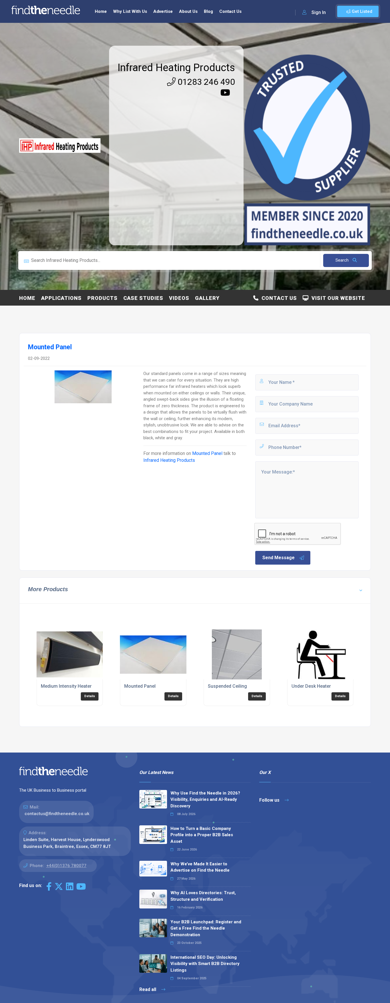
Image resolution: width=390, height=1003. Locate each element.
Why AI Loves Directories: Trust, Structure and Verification (203, 896)
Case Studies (143, 298)
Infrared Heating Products (176, 68)
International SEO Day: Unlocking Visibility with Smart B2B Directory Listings (205, 964)
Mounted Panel (207, 453)
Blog (208, 11)
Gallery (207, 298)
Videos (179, 298)
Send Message (278, 557)
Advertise (163, 11)
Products (102, 298)
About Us (188, 11)
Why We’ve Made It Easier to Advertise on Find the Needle (200, 867)
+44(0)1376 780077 (66, 865)
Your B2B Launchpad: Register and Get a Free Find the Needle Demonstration (205, 928)
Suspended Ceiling (227, 686)
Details (89, 696)
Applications (61, 298)
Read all (148, 989)
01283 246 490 (205, 82)
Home (101, 11)
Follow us (270, 800)
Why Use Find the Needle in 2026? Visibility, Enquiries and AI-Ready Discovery (205, 800)
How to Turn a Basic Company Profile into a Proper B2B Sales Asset (201, 835)
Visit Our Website (337, 298)
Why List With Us (130, 11)
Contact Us (230, 11)
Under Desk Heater (311, 686)
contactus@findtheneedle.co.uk (57, 813)
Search (342, 260)
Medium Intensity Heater (66, 686)
